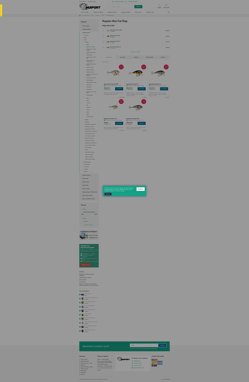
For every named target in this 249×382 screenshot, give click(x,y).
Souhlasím (140, 189)
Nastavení (108, 194)
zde (123, 191)
